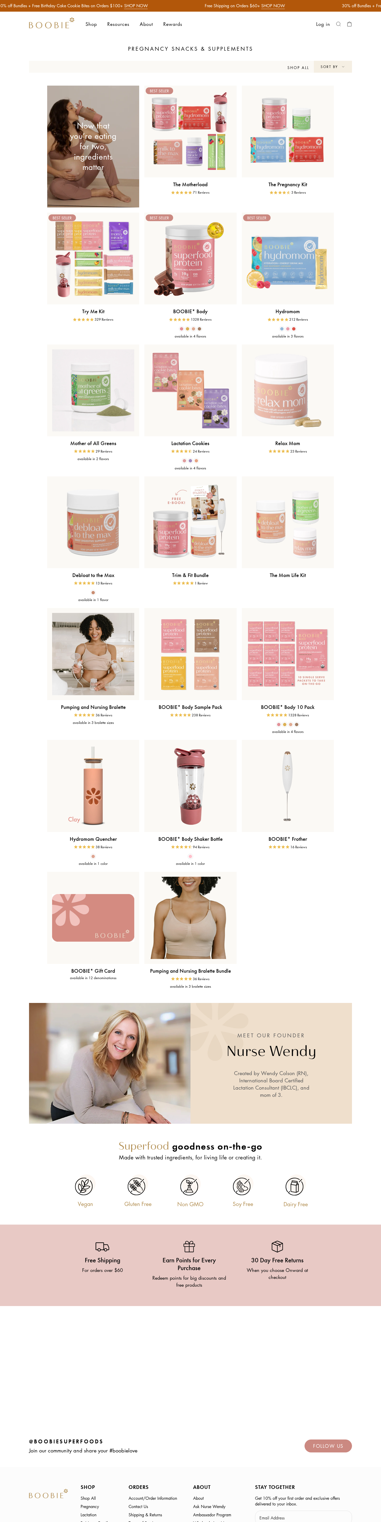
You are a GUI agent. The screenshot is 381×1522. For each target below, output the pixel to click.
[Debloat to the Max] (93, 522)
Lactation (88, 1515)
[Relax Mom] (288, 390)
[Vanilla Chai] (193, 329)
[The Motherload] (190, 131)
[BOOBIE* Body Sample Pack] (190, 654)
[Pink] (190, 856)
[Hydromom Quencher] (93, 786)
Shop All (88, 1498)
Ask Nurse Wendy (209, 1506)
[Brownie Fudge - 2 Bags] (190, 460)
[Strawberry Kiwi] (293, 329)
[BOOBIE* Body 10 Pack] (288, 654)
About (198, 1498)
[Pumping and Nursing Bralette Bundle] (190, 918)
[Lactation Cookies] (190, 390)
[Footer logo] (48, 1494)
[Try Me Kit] (93, 258)
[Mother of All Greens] (93, 390)
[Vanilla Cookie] (187, 329)
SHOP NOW (136, 6)
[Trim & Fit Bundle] (190, 522)
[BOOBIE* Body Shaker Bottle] (190, 786)
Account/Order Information (153, 1498)
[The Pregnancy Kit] (288, 131)
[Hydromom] (288, 258)
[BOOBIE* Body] (190, 258)
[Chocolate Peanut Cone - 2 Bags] (196, 460)
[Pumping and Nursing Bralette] (93, 654)
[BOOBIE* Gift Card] (93, 918)
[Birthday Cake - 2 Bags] (184, 460)
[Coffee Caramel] (199, 329)
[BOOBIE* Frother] (288, 786)
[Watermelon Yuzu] (288, 329)
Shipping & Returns (145, 1515)
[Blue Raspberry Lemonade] (282, 329)
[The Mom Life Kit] (288, 522)
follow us (328, 1446)
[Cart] (349, 24)
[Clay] (93, 856)
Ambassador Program (212, 1515)
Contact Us (138, 1506)
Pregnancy (90, 1506)
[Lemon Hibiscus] (93, 592)
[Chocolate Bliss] (181, 329)
